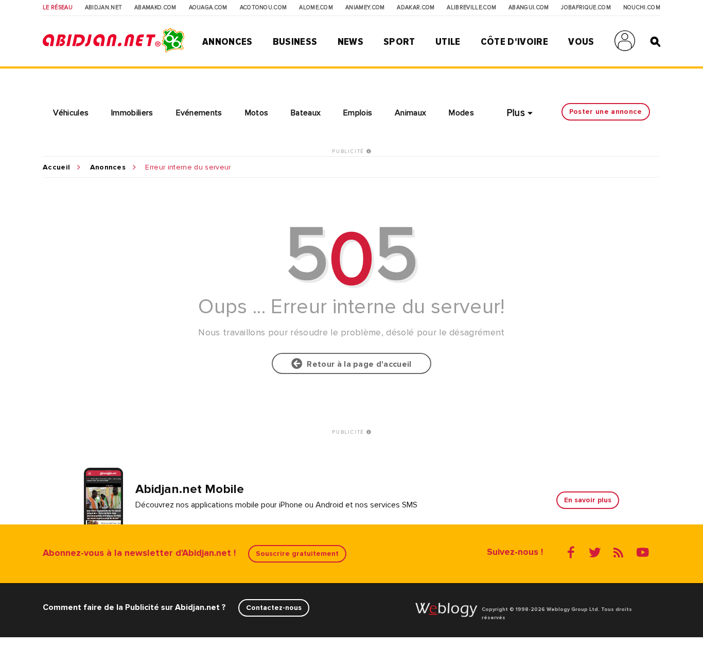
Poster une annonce (605, 111)
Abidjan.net (103, 7)
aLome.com (316, 7)
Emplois (357, 113)
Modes (461, 113)
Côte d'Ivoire (514, 42)
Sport (399, 42)
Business (295, 42)
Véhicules (71, 113)
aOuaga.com (208, 7)
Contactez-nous (274, 607)
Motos (257, 113)
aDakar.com (415, 7)
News (350, 42)
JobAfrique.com (585, 7)
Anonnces (108, 167)
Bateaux (306, 113)
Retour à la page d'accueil (357, 364)
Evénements (199, 113)
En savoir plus (587, 500)
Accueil (56, 167)
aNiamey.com (365, 7)
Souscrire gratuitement (297, 553)
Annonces (227, 42)
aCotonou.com (263, 7)
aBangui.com (528, 7)
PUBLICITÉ (349, 151)
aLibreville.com (471, 7)
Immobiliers (132, 113)
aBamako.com (155, 7)
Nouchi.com (641, 7)
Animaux (410, 113)
